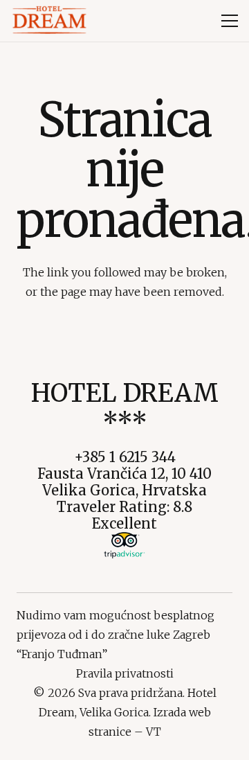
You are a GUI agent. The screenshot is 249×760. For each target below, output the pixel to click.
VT (153, 732)
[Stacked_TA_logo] (124, 545)
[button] (229, 20)
